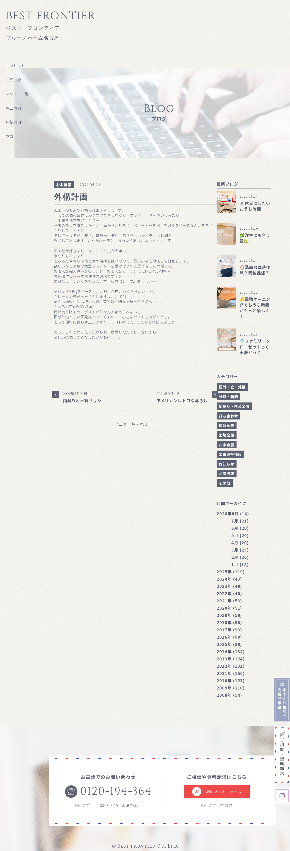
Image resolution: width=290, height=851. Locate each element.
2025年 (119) (231, 571)
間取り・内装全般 (234, 406)
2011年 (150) (231, 673)
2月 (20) (240, 557)
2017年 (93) (229, 630)
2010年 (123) (231, 680)
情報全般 (226, 425)
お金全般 (226, 444)
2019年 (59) (229, 615)
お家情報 (63, 184)
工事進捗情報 (230, 454)
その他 (224, 483)
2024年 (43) (229, 579)
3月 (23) (240, 550)
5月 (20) (240, 535)
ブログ (11, 136)
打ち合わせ (228, 416)
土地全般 (226, 435)
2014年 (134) (231, 651)
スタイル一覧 (17, 93)
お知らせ (226, 464)
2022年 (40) (229, 593)
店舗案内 (13, 122)
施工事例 (13, 108)
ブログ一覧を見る (133, 424)
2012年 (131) (231, 666)
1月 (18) (240, 564)
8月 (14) (233, 513)
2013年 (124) (231, 659)
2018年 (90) (229, 622)
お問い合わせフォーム (222, 791)
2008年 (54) (229, 695)
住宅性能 (13, 79)
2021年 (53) (229, 600)
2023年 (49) (229, 586)
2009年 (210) (231, 688)
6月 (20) (240, 528)
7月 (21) (240, 521)
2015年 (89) (229, 644)
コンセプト (15, 65)
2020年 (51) (229, 608)
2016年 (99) (229, 637)
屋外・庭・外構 (232, 387)
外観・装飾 (228, 396)
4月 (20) (240, 542)
